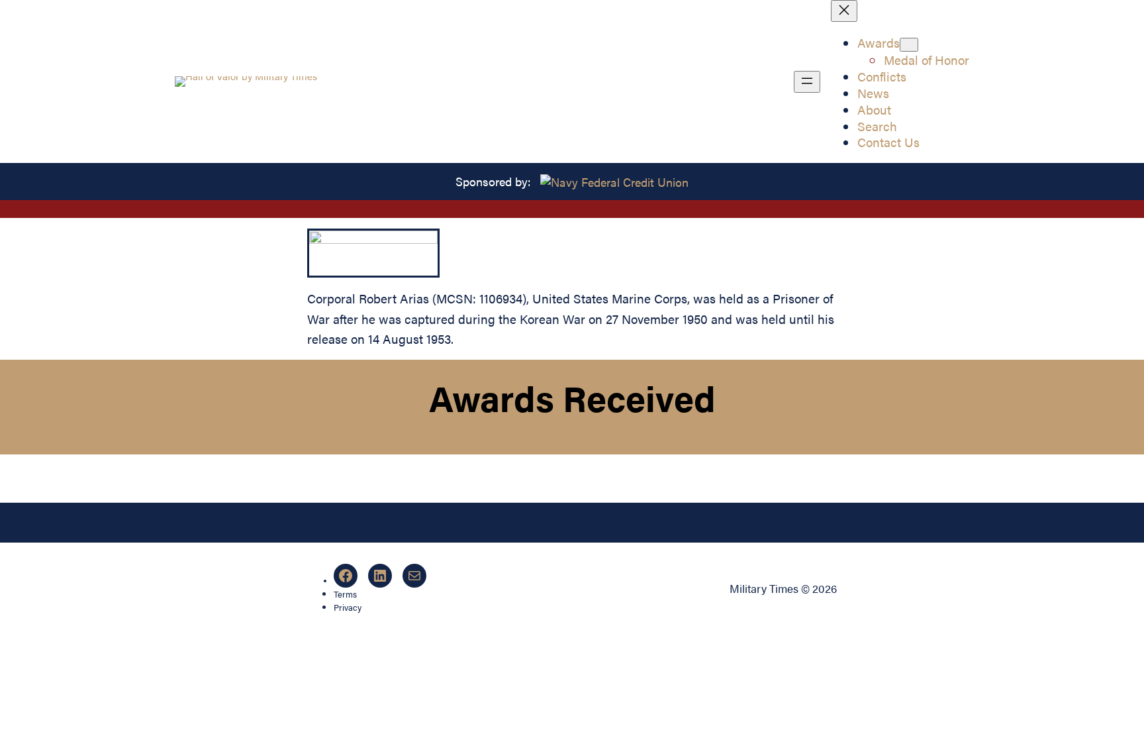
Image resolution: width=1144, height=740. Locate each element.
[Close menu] (844, 11)
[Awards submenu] (909, 45)
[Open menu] (807, 82)
